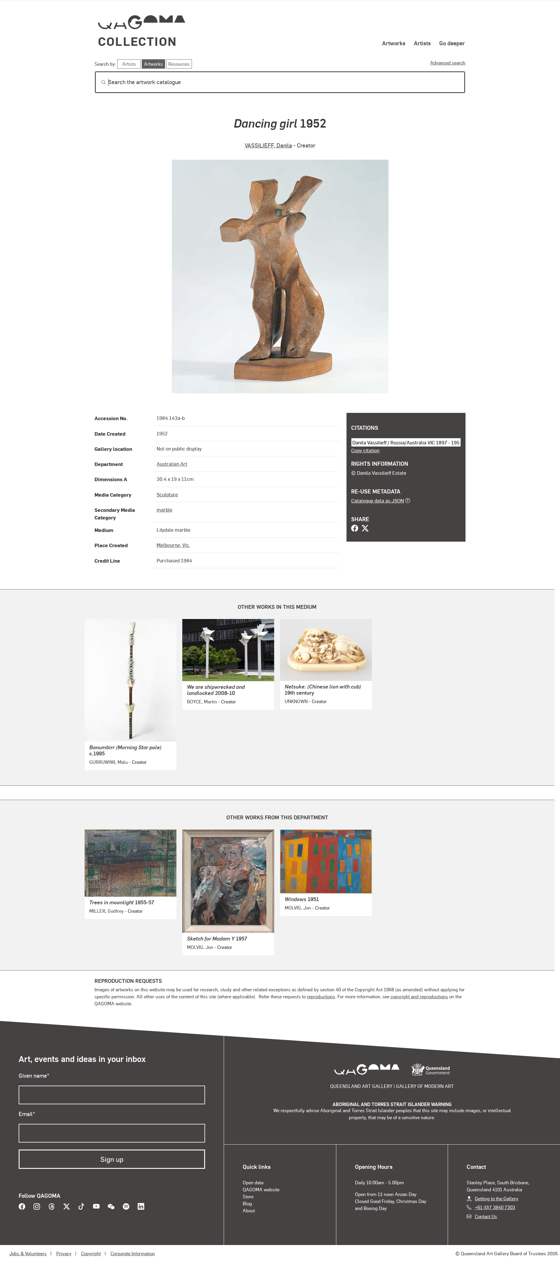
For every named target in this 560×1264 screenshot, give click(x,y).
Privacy (63, 1253)
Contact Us (486, 1216)
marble (164, 509)
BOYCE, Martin (202, 701)
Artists (422, 43)
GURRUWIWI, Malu (108, 762)
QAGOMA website (261, 1189)
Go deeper (452, 43)
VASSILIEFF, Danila (268, 145)
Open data (253, 1182)
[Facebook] (354, 529)
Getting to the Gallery (496, 1198)
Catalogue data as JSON (377, 500)
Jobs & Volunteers (28, 1253)
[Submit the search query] (99, 82)
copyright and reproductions (419, 996)
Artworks (393, 43)
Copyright (91, 1253)
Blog (247, 1203)
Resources (179, 64)
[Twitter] (365, 529)
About (249, 1210)
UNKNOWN (296, 701)
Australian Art (172, 463)
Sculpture (167, 494)
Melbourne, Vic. (173, 545)
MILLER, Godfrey (106, 911)
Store (248, 1196)
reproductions (321, 996)
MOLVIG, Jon (200, 947)
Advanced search (448, 63)
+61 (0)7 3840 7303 (495, 1207)
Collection (137, 41)
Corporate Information (133, 1253)
